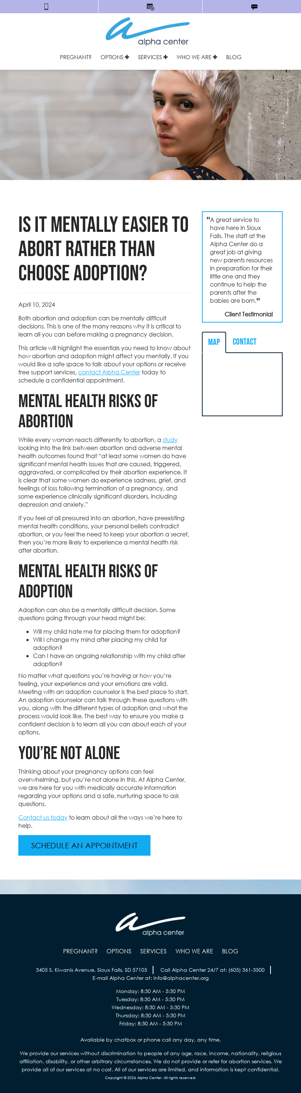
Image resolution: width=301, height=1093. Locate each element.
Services (150, 57)
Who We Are (195, 57)
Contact (245, 342)
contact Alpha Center (109, 372)
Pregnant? (76, 57)
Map (214, 342)
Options (113, 57)
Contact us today (43, 817)
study (170, 439)
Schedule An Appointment (84, 845)
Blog (234, 57)
